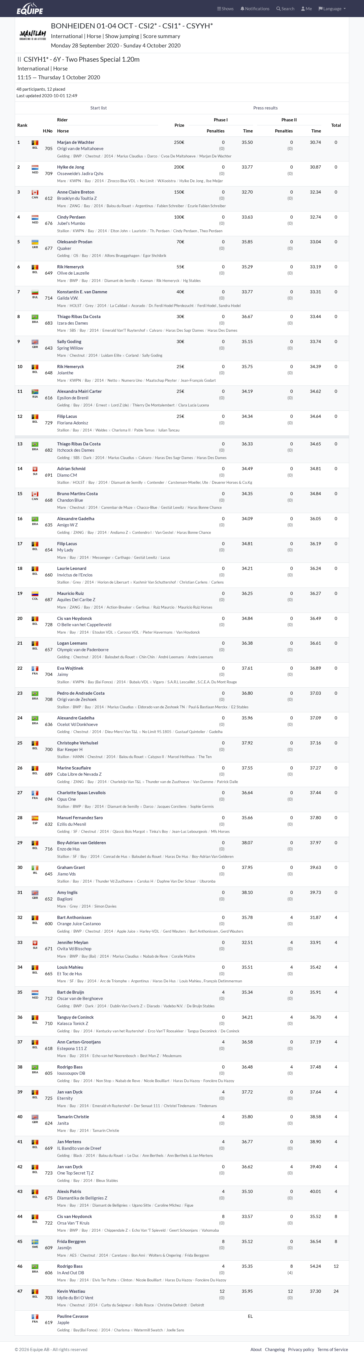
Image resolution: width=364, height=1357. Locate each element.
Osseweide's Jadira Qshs (80, 173)
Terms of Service (332, 1349)
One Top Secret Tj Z (75, 1172)
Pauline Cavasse (72, 1316)
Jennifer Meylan (72, 942)
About (256, 1349)
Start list (98, 107)
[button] (332, 8)
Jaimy (62, 674)
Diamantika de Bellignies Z (82, 1197)
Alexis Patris (69, 1191)
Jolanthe (65, 372)
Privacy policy (301, 1349)
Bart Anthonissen (74, 917)
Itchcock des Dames (75, 450)
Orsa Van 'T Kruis (73, 1222)
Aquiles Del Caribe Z (76, 599)
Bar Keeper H (69, 749)
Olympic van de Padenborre (83, 649)
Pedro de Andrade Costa (81, 693)
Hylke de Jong (70, 166)
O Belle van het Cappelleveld (84, 624)
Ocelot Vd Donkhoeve (77, 724)
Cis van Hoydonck (74, 618)
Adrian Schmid (71, 468)
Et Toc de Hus (69, 973)
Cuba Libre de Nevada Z (79, 774)
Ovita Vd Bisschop (74, 948)
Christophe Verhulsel (77, 742)
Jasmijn (64, 1247)
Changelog (275, 1349)
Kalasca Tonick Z (72, 1023)
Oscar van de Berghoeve (80, 998)
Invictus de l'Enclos (75, 574)
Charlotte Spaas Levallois (81, 792)
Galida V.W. (67, 297)
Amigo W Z (67, 524)
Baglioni (65, 898)
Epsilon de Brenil (72, 397)
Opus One (66, 799)
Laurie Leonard (71, 568)
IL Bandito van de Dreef (79, 1148)
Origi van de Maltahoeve (80, 148)
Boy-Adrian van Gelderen (81, 842)
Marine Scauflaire (74, 767)
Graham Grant (71, 867)
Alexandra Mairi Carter (79, 391)
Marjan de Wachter (75, 142)
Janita (63, 1123)
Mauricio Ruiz (70, 593)
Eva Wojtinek (70, 668)
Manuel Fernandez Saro (80, 817)
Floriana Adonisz (72, 422)
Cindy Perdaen (71, 216)
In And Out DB (70, 1272)
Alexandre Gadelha (75, 518)
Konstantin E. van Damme (82, 291)
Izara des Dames (72, 322)
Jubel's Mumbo (71, 223)
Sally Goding (69, 341)
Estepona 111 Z (72, 1048)
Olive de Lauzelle (73, 272)
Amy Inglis (67, 892)
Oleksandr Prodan (74, 241)
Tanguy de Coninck (75, 1017)
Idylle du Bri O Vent (75, 1297)
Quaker (64, 248)
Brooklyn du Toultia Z (77, 198)
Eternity (65, 1098)
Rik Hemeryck (70, 266)
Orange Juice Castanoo (79, 923)
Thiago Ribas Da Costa (79, 316)
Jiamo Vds (66, 873)
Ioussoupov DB (71, 1073)
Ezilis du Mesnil (71, 824)
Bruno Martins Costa (77, 493)
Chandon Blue (70, 500)
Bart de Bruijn (70, 992)
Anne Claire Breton (75, 191)
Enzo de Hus (68, 848)
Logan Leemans (72, 643)
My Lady (65, 549)
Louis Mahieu (70, 967)
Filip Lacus (67, 416)
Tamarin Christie (73, 1116)
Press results (265, 107)
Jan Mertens (69, 1141)
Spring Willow (70, 347)
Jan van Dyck (69, 1091)
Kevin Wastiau (71, 1291)
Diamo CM (67, 475)
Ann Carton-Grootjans (79, 1041)
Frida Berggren (71, 1241)
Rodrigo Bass (70, 1066)
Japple (63, 1322)
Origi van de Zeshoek (77, 699)
